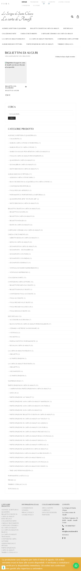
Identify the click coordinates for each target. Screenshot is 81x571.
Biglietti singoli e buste (20, 289)
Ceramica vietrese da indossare (23, 328)
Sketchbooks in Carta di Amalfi (23, 169)
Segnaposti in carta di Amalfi (22, 246)
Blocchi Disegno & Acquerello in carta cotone (30, 182)
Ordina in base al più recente (65, 57)
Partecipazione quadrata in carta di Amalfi (28, 449)
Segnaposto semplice (19, 263)
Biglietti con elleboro (10, 87)
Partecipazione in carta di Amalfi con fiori (28, 427)
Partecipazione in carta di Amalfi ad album (28, 423)
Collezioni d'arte (15, 278)
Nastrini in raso (14, 381)
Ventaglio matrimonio (19, 272)
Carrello (46, 510)
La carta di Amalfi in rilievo (13, 39)
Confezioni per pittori (19, 186)
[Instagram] (4, 4)
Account (36, 5)
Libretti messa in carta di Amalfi (23, 238)
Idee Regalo (68, 28)
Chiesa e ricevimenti (29, 33)
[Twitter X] (8, 4)
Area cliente (47, 508)
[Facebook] (1, 4)
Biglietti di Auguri (12, 90)
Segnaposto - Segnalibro (20, 250)
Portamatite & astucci (17, 476)
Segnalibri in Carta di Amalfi (21, 165)
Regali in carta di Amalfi (20, 345)
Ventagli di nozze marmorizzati (23, 268)
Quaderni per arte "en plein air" (23, 199)
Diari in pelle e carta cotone (22, 147)
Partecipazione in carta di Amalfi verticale (28, 445)
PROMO (11, 480)
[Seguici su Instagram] (65, 538)
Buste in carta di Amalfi (20, 225)
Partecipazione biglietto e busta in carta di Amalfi (31, 414)
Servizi (24, 2)
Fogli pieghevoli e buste (20, 302)
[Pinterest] (6, 4)
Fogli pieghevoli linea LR (20, 307)
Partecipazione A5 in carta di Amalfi (25, 410)
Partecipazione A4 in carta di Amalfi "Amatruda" (29, 401)
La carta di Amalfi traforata (41, 39)
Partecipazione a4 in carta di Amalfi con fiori (29, 406)
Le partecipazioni (17, 358)
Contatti (52, 2)
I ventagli (14, 333)
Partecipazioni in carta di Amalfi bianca (26, 457)
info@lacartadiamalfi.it (70, 531)
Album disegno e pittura (12, 44)
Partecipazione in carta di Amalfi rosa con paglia (30, 436)
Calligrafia (14, 139)
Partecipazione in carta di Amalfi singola (27, 440)
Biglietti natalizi (17, 221)
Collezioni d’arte (9, 33)
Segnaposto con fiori (19, 254)
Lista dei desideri (49, 512)
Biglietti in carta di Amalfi (21, 216)
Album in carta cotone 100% (21, 177)
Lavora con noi (64, 2)
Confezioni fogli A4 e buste (21, 294)
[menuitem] (44, 3)
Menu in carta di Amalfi (19, 242)
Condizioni (26, 5)
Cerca (11, 118)
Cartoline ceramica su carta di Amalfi (57, 33)
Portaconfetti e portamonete (22, 341)
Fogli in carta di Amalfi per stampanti (25, 156)
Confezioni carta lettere (68, 39)
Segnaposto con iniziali (20, 258)
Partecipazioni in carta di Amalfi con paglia (28, 462)
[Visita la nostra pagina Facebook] (63, 538)
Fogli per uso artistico (19, 190)
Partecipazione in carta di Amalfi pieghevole (29, 432)
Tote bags (12, 489)
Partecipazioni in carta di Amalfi (39, 44)
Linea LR (13, 393)
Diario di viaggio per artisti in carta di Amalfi (29, 152)
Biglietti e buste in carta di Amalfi (44, 28)
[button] (26, 87)
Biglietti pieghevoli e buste (21, 285)
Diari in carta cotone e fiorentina (24, 143)
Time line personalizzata (20, 470)
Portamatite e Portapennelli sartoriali (26, 195)
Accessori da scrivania (19, 320)
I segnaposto (15, 371)
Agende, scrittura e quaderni (14, 28)
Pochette (14, 337)
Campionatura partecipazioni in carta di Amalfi (29, 389)
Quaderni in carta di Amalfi (21, 160)
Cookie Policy (28, 515)
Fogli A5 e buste (16, 298)
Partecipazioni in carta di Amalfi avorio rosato (29, 453)
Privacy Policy (28, 512)
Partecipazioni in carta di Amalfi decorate (28, 466)
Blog (43, 2)
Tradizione (34, 2)
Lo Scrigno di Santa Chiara (17, 16)
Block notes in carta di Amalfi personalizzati (29, 324)
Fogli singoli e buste (18, 311)
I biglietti (13, 354)
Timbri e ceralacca (65, 44)
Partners (46, 515)
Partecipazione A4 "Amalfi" (21, 397)
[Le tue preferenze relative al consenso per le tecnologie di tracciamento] (3, 567)
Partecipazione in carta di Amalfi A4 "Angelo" (29, 419)
